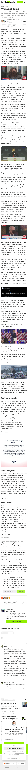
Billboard (4, 189)
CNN (6, 498)
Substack (7, 767)
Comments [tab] (4, 633)
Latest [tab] (6, 699)
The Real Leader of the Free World (9, 704)
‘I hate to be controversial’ (9, 716)
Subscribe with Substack (15, 748)
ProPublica (4, 321)
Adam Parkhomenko (11, 19)
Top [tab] (3, 699)
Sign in (25, 2)
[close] (24, 721)
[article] (14, 708)
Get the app (21, 763)
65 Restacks (18, 597)
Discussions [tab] (12, 699)
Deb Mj (6, 682)
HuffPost (12, 110)
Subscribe (19, 2)
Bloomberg (19, 211)
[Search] (25, 699)
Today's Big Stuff (6, 6)
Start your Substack (10, 763)
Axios (6, 432)
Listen (24, 21)
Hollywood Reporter (7, 269)
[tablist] (7, 633)
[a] (14, 73)
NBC (6, 556)
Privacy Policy (16, 754)
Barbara (6, 646)
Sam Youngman (10, 611)
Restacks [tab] (11, 633)
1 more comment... (5, 692)
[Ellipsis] (26, 646)
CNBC (15, 119)
